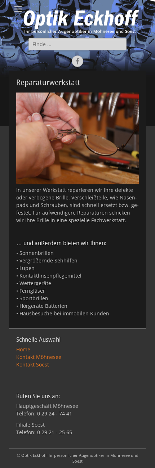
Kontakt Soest (32, 364)
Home (23, 349)
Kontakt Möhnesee (38, 357)
